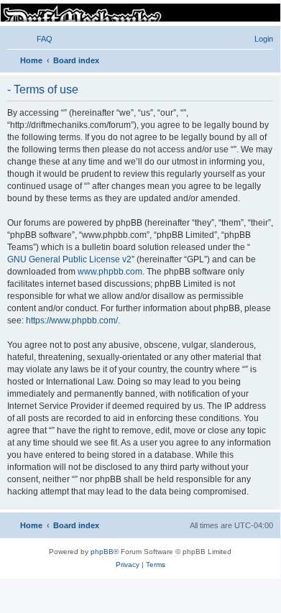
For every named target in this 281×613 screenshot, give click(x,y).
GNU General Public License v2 (69, 259)
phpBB (102, 552)
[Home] (139, 13)
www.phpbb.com (110, 272)
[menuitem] (38, 38)
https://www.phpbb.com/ (72, 320)
